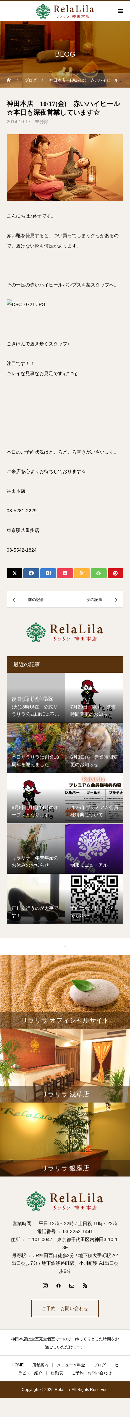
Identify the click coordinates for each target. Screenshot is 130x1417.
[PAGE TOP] (65, 946)
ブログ (100, 1365)
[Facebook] (58, 1285)
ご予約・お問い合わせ (65, 1308)
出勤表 (57, 1373)
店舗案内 (40, 1365)
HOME (18, 1365)
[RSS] (85, 1285)
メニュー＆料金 (71, 1365)
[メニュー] (120, 11)
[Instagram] (45, 1285)
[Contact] (71, 1285)
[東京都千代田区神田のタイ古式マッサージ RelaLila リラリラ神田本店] (65, 1201)
